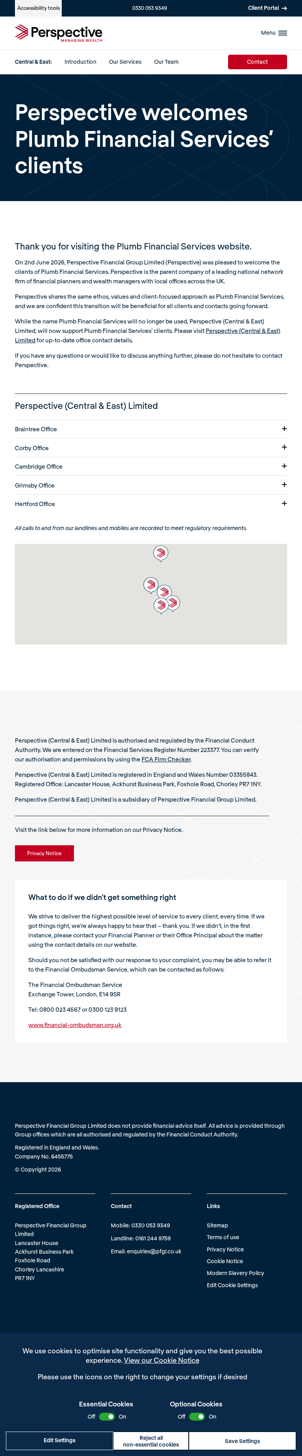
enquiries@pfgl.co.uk (154, 1251)
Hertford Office (35, 503)
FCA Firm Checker (166, 759)
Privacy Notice (225, 1249)
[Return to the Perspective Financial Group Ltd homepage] (58, 33)
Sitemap (217, 1225)
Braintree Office (36, 428)
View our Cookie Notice (161, 1360)
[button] (172, 603)
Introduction (80, 61)
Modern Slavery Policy (235, 1272)
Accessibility (38, 8)
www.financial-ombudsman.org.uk (75, 1024)
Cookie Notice (225, 1261)
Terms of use (223, 1237)
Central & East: (33, 61)
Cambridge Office (39, 466)
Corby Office (32, 447)
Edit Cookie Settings (232, 1285)
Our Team (166, 61)
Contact (257, 61)
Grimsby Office (35, 485)
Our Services (125, 61)
